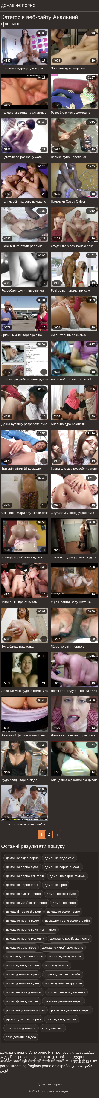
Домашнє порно (13, 1052)
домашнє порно (18, 6)
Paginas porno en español (48, 1066)
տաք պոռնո (56, 1057)
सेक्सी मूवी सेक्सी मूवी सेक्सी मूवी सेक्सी (39, 1061)
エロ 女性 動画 (77, 1061)
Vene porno (37, 1052)
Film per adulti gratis (64, 1052)
